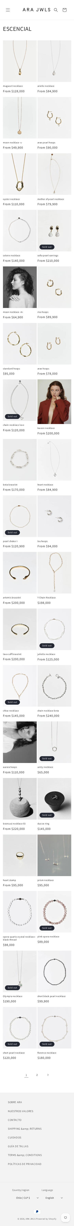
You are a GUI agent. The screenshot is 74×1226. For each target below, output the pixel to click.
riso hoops (43, 311)
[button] (8, 10)
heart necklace (45, 484)
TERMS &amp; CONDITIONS (25, 1155)
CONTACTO (15, 1120)
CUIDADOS (14, 1137)
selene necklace (11, 255)
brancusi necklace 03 (14, 823)
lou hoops (42, 541)
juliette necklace (46, 654)
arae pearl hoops (46, 142)
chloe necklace (11, 710)
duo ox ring (43, 823)
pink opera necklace (48, 936)
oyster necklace (11, 199)
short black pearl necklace (51, 996)
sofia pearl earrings (47, 255)
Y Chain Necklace (46, 597)
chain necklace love (13, 424)
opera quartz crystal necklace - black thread (19, 938)
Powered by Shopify (46, 1218)
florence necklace (46, 1052)
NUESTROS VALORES (20, 1111)
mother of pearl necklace (50, 199)
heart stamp (9, 880)
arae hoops (43, 368)
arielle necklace (46, 85)
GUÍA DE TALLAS (18, 1146)
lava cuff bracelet (12, 654)
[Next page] (47, 1075)
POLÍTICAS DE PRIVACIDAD (25, 1164)
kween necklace (46, 428)
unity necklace (45, 767)
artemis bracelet (12, 597)
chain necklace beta (48, 710)
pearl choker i (10, 541)
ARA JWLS (31, 1218)
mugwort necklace (13, 85)
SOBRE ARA (15, 1102)
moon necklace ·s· (12, 142)
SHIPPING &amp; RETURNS (24, 1128)
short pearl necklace (14, 1052)
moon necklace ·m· (13, 311)
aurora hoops (10, 767)
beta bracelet (10, 484)
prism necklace (45, 880)
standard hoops (11, 368)
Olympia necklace (12, 996)
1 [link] (26, 1075)
